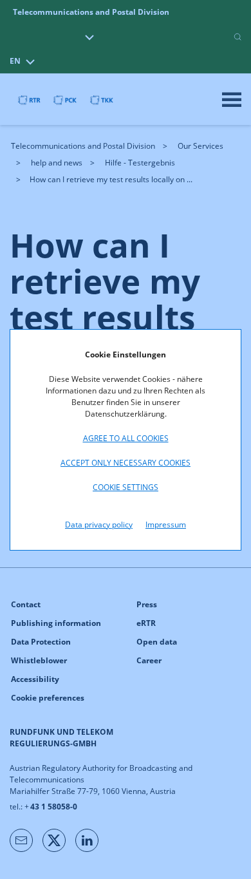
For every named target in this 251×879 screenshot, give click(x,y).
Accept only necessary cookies (125, 462)
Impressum (165, 524)
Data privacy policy (99, 524)
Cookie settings (125, 487)
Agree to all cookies (126, 438)
